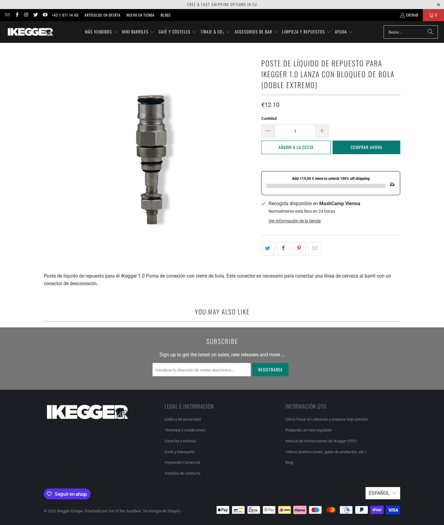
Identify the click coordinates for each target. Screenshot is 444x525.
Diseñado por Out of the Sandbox (113, 511)
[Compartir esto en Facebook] (283, 249)
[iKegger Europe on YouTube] (44, 15)
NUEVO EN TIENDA (141, 15)
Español (379, 493)
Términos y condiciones (185, 430)
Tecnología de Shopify (161, 511)
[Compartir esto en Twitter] (267, 249)
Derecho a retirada (180, 441)
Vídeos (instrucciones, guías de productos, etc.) (326, 452)
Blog (289, 462)
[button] (101, 32)
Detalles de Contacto (182, 473)
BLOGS (166, 15)
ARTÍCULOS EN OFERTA (103, 15)
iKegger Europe (70, 511)
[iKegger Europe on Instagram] (26, 15)
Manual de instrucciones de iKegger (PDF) (321, 441)
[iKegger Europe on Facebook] (16, 15)
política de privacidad (183, 419)
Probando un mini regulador (308, 430)
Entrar (412, 15)
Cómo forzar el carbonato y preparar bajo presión (326, 419)
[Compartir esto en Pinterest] (299, 249)
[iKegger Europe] (30, 32)
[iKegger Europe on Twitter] (35, 15)
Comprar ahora (366, 147)
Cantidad (269, 118)
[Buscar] (430, 32)
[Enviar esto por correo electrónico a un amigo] (314, 249)
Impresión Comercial (182, 462)
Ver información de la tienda (295, 220)
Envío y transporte (180, 452)
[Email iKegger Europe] (7, 15)
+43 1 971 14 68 (65, 15)
